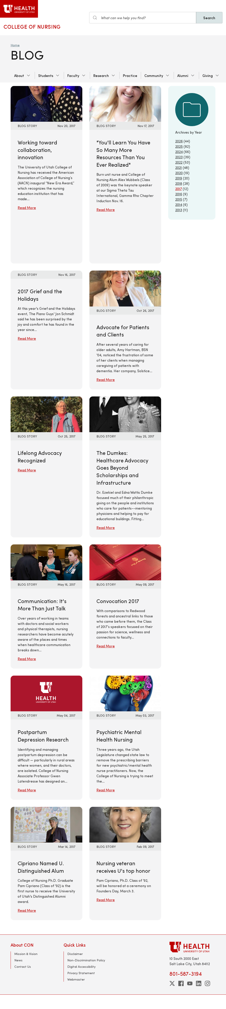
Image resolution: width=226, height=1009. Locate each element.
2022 (179, 162)
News (18, 960)
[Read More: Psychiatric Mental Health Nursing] (125, 693)
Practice (130, 75)
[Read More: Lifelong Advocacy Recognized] (46, 413)
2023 (179, 157)
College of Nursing (32, 26)
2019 (178, 178)
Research (101, 75)
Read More (27, 207)
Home (15, 45)
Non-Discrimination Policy (86, 960)
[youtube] (189, 983)
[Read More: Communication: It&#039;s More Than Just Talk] (46, 561)
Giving (207, 75)
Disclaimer (75, 954)
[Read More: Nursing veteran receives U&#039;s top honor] (125, 824)
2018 (178, 183)
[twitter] (172, 983)
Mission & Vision (26, 954)
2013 (178, 209)
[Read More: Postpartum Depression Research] (46, 693)
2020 (179, 172)
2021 (178, 167)
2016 (178, 194)
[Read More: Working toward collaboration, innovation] (46, 103)
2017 (178, 188)
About (19, 75)
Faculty (73, 75)
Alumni (182, 75)
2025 (179, 146)
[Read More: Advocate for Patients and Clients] (125, 288)
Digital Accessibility (81, 966)
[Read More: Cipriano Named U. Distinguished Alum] (46, 824)
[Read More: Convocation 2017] (125, 561)
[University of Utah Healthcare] (192, 947)
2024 (179, 151)
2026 (179, 141)
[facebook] (181, 983)
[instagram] (207, 983)
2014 (178, 204)
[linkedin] (198, 983)
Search (209, 17)
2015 (178, 199)
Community (153, 75)
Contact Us (22, 966)
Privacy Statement (81, 973)
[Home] (19, 9)
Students (45, 75)
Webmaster (76, 979)
